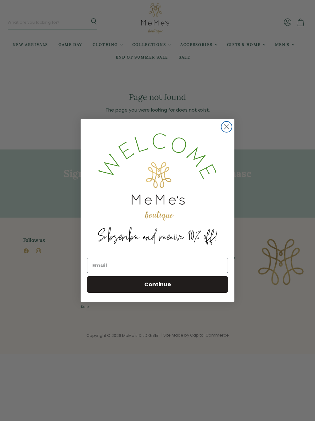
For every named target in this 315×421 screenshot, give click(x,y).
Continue (157, 284)
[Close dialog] (226, 126)
